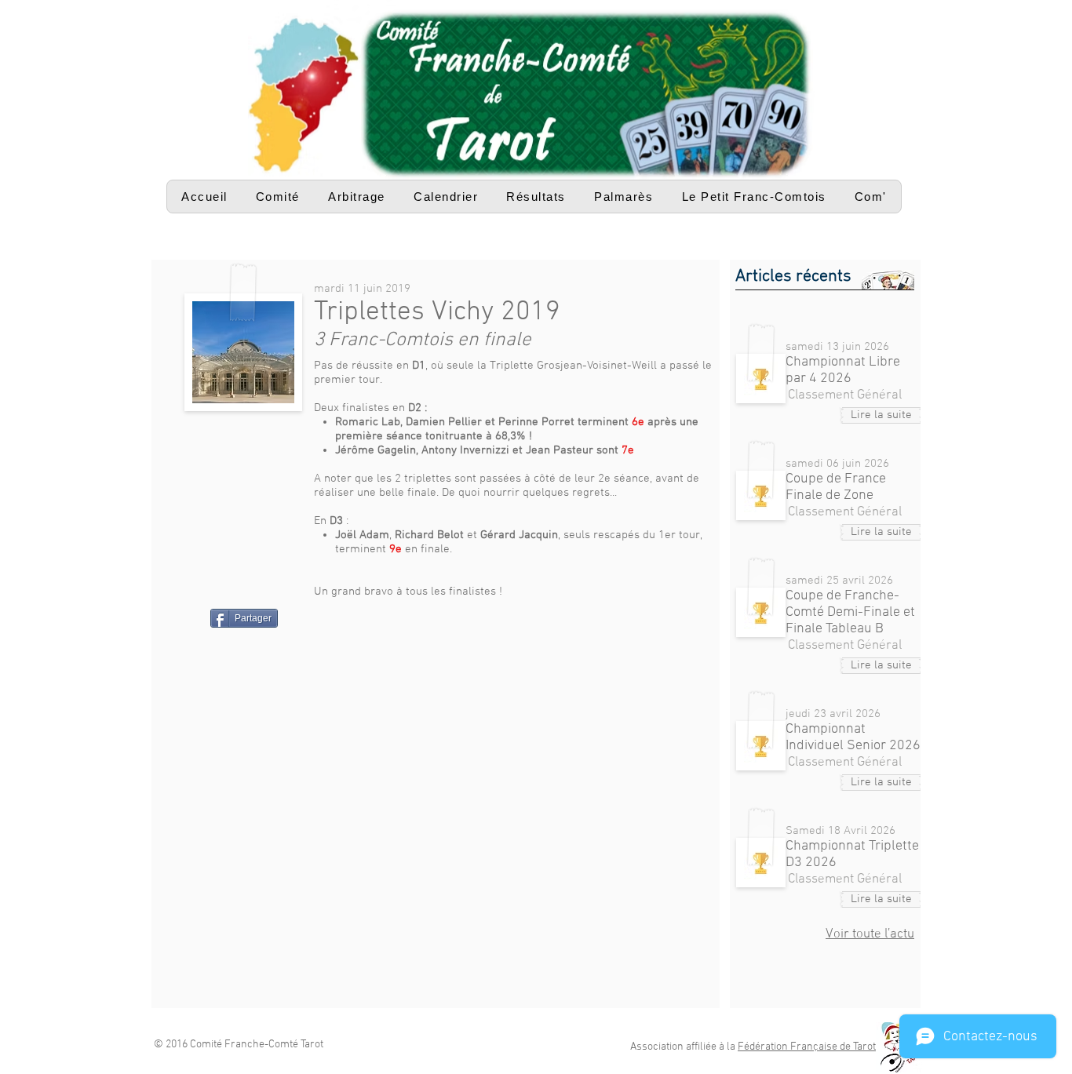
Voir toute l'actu (870, 934)
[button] (278, 196)
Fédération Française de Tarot (807, 1047)
